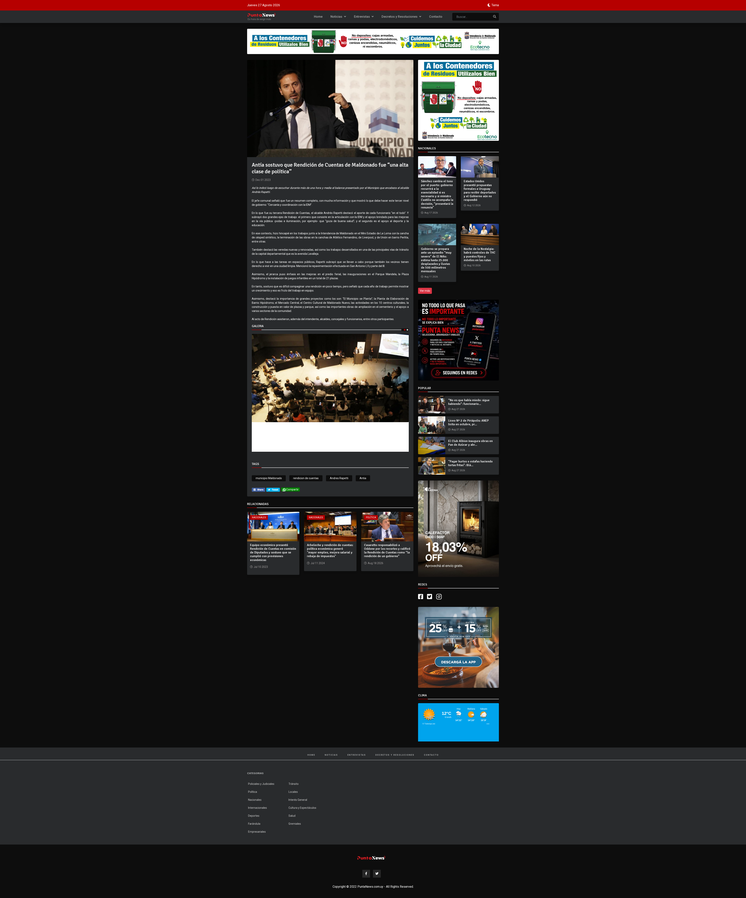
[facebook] (258, 489)
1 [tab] (404, 330)
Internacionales (257, 807)
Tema (495, 5)
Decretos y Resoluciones (400, 16)
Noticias (336, 16)
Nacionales (259, 517)
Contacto (435, 16)
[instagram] (439, 596)
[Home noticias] (371, 857)
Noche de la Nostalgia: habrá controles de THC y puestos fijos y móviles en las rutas (479, 254)
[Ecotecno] (373, 41)
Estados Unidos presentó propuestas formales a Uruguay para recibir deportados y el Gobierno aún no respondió (480, 190)
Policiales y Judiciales (261, 783)
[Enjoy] (458, 647)
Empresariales (257, 831)
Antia (363, 478)
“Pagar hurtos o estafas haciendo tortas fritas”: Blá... (470, 463)
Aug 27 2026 (458, 409)
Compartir (292, 489)
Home (318, 16)
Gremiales (294, 823)
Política (371, 517)
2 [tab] (407, 330)
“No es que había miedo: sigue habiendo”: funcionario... (469, 402)
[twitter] (273, 489)
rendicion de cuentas (306, 478)
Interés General (297, 799)
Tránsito (293, 783)
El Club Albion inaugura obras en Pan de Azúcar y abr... (470, 443)
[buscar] (494, 16)
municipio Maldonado (269, 478)
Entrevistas (362, 16)
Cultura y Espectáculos (302, 807)
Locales (293, 791)
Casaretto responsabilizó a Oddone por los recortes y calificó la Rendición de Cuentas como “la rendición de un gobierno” (387, 550)
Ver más (425, 290)
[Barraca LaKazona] (458, 529)
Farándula (254, 823)
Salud (291, 815)
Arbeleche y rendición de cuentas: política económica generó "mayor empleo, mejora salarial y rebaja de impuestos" (330, 550)
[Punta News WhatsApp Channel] (458, 340)
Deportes (253, 815)
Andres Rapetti (339, 478)
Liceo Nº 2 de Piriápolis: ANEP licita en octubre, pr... (468, 422)
